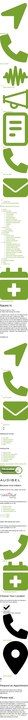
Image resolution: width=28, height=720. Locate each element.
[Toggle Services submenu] (8, 234)
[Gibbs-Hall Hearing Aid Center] (9, 206)
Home (5, 209)
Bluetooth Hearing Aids (13, 222)
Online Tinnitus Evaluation (14, 250)
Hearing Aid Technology (10, 454)
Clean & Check (10, 239)
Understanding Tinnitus (13, 245)
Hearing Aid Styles (11, 212)
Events (5, 259)
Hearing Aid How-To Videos (14, 252)
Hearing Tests (10, 235)
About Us (6, 227)
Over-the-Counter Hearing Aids (15, 257)
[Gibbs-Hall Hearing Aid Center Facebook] (3, 430)
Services (5, 234)
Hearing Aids (7, 211)
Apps (7, 226)
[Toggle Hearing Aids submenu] (11, 211)
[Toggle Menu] (0, 267)
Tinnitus (2, 465)
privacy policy (6, 715)
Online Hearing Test (12, 247)
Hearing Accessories (9, 456)
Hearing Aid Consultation (13, 237)
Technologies (10, 214)
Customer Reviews (8, 260)
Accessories (9, 216)
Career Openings (8, 230)
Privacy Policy (7, 506)
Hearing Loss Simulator (13, 249)
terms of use (17, 715)
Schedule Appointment (9, 591)
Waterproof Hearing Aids (13, 221)
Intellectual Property (9, 509)
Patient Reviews (8, 441)
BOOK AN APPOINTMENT (11, 203)
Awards (8, 224)
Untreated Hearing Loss (13, 244)
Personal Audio (10, 217)
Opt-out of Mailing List (9, 511)
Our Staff (8, 229)
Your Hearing (7, 242)
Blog (4, 262)
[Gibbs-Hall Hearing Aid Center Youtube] (3, 428)
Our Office (6, 232)
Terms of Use (7, 508)
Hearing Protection (11, 219)
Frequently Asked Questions (14, 255)
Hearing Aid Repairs (12, 240)
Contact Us (6, 264)
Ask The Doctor (10, 254)
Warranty (5, 461)
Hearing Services (8, 439)
